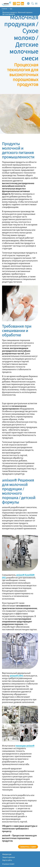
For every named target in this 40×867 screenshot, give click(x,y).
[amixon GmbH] (6, 3)
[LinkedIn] (21, 3)
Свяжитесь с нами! (28, 847)
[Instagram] (13, 3)
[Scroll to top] (35, 862)
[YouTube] (17, 3)
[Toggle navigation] (36, 3)
